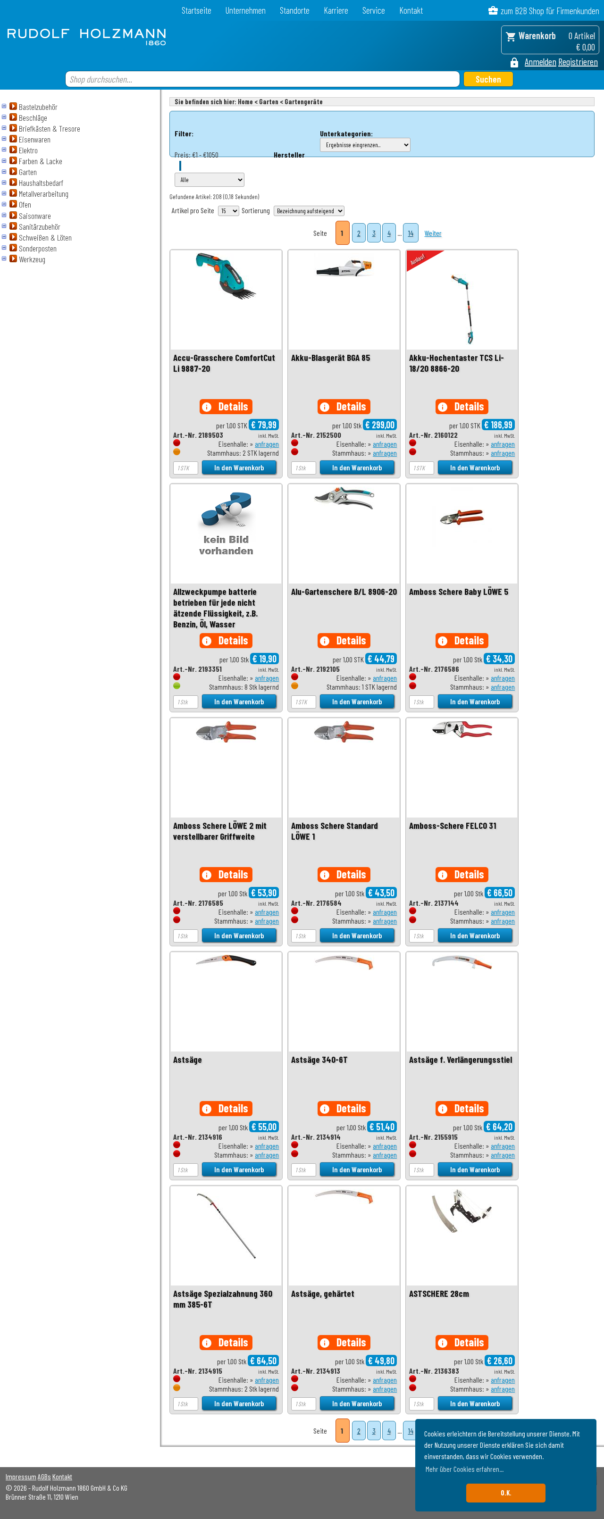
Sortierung (256, 210)
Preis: (183, 154)
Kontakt (411, 10)
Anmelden (540, 61)
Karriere (336, 10)
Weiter (433, 232)
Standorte (295, 10)
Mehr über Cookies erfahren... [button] (464, 1468)
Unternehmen (246, 10)
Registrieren (578, 61)
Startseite (196, 10)
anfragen (267, 443)
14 (410, 232)
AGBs (44, 1476)
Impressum (21, 1476)
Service (373, 10)
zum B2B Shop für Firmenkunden (550, 10)
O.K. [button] (506, 1493)
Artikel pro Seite (193, 210)
